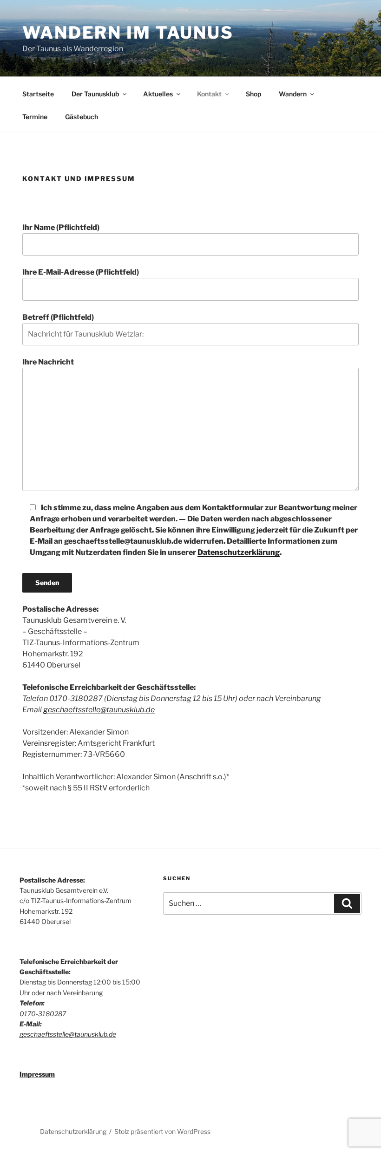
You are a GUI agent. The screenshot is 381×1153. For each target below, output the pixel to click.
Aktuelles (158, 94)
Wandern (293, 94)
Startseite (38, 94)
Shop (253, 94)
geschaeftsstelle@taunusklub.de (99, 709)
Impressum (37, 1074)
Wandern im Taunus (128, 32)
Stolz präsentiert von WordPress (162, 1131)
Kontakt (209, 94)
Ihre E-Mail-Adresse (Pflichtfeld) (80, 272)
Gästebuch (81, 117)
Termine (34, 117)
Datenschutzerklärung (238, 552)
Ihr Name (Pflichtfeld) (60, 227)
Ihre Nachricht (48, 361)
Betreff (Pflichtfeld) (58, 317)
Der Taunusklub (95, 94)
